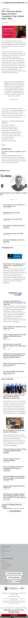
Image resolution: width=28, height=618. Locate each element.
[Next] (26, 185)
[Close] (27, 609)
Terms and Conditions (6, 564)
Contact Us (4, 568)
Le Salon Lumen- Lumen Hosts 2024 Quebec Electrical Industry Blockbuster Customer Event (14, 396)
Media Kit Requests (6, 566)
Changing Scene (5, 8)
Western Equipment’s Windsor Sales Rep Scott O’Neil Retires (14, 431)
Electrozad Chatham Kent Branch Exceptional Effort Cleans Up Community (13, 468)
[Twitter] (14, 581)
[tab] (11, 199)
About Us (4, 549)
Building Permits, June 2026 (11, 213)
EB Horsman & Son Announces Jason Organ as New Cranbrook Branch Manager (14, 265)
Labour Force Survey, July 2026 (12, 219)
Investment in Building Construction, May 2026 (14, 240)
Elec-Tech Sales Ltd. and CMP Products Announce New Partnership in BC (14, 345)
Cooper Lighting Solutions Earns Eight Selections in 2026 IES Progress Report (14, 336)
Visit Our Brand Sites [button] (14, 577)
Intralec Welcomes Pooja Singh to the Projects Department (14, 364)
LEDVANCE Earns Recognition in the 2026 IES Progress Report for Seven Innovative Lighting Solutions (14, 355)
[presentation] (14, 182)
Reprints (3, 560)
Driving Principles (5, 551)
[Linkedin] (17, 581)
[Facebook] (10, 581)
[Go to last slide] (2, 185)
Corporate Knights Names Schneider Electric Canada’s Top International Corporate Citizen (14, 478)
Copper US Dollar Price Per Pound (12, 505)
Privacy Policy (5, 562)
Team (3, 552)
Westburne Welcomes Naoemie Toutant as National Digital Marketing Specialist (14, 450)
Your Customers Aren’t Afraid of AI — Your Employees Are (14, 205)
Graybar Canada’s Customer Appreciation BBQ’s (11, 459)
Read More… (6, 282)
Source (3, 144)
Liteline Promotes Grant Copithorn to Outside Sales (13, 194)
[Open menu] (26, 3)
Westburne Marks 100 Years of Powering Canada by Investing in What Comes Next (14, 302)
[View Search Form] (1, 2)
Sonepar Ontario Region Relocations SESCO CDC (14, 486)
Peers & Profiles (7, 379)
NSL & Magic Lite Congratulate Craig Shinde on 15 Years (14, 327)
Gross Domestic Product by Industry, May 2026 (14, 226)
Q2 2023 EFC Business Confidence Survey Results (14, 152)
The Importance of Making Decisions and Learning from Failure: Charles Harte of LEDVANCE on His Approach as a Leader (14, 496)
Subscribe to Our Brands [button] (14, 573)
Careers (3, 554)
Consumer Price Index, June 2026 (13, 233)
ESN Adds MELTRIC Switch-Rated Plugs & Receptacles (13, 372)
